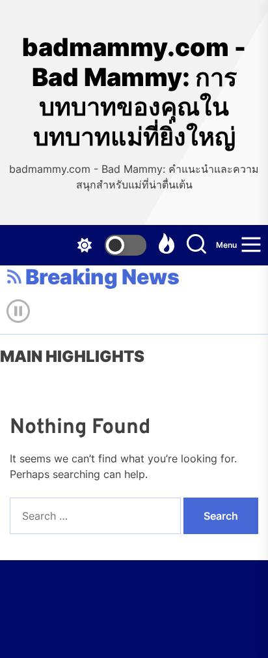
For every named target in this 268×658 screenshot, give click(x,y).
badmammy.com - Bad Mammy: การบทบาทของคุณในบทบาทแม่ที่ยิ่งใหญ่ (134, 92)
